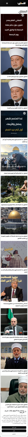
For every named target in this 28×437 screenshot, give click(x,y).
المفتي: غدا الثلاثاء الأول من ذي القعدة (17, 108)
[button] (7, 3)
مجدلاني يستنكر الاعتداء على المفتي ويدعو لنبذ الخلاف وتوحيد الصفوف (15, 304)
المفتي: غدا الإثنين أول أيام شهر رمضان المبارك (15, 173)
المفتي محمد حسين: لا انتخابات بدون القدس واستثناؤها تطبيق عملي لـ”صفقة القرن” (16, 405)
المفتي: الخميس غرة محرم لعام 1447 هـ (17, 76)
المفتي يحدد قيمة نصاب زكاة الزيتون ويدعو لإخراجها (14, 205)
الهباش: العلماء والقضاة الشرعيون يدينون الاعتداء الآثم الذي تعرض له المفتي (14, 338)
